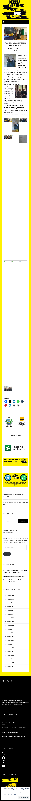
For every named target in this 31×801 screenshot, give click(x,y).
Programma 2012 (9, 647)
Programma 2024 (9, 603)
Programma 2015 (9, 636)
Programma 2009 (9, 659)
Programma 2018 (9, 625)
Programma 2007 (9, 666)
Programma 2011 (9, 651)
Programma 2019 (9, 621)
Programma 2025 (9, 599)
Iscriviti (7, 554)
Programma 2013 (9, 644)
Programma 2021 (9, 614)
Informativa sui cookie (11, 794)
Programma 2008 (9, 662)
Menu (26, 22)
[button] (8, 120)
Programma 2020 (9, 618)
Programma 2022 (9, 610)
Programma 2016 (9, 633)
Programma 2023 (9, 606)
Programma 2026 (9, 595)
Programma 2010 (9, 655)
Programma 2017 (9, 629)
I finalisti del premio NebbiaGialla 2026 (14, 576)
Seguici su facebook (11, 714)
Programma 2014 (9, 640)
